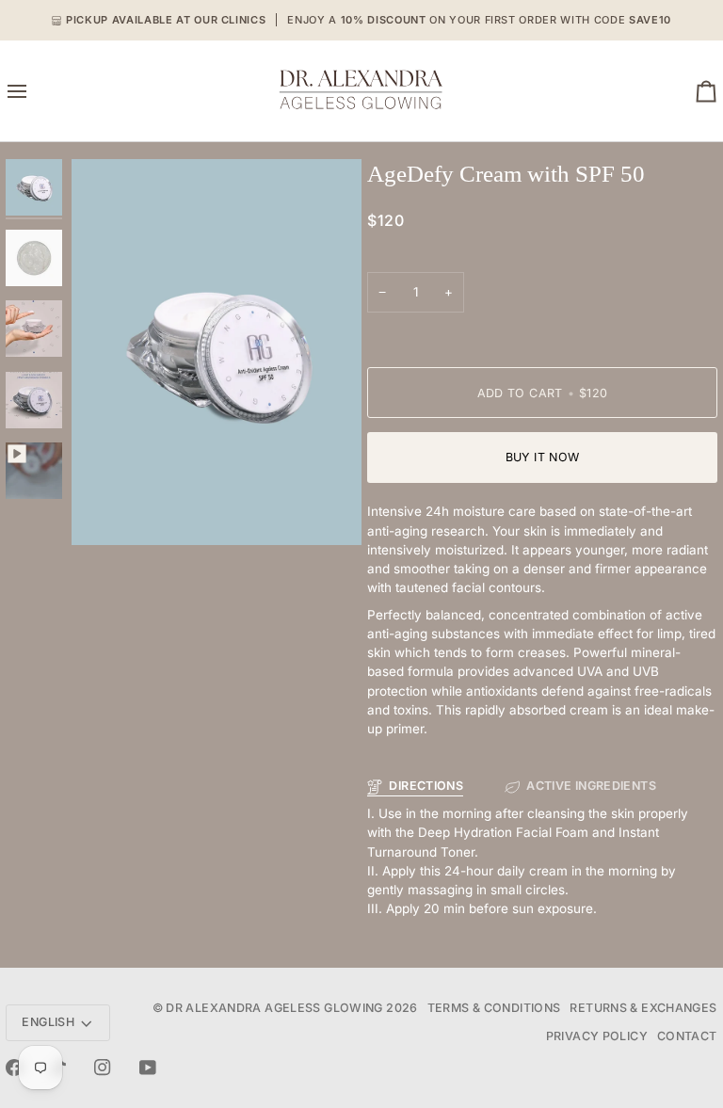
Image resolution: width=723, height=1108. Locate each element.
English (48, 1022)
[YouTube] (147, 1067)
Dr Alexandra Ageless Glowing (274, 1008)
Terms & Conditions (494, 1008)
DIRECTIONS (426, 786)
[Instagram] (102, 1067)
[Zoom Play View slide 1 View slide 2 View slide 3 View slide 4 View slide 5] (217, 352)
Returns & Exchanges (643, 1008)
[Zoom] (106, 509)
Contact (687, 1036)
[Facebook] (14, 1067)
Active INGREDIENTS (591, 786)
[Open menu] (34, 90)
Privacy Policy (597, 1036)
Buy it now (543, 457)
